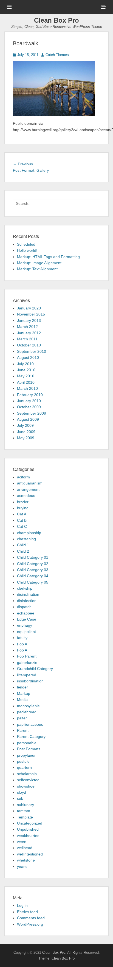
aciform (23, 477)
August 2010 (28, 357)
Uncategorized (29, 823)
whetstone (26, 860)
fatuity (22, 637)
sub (20, 798)
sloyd (21, 792)
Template (25, 817)
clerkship (24, 588)
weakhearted (28, 835)
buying (23, 508)
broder (23, 502)
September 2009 (31, 413)
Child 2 (23, 551)
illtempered (26, 675)
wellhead (24, 848)
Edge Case (26, 619)
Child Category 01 (32, 557)
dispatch (24, 607)
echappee (25, 613)
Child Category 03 (32, 570)
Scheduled (26, 244)
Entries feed (27, 912)
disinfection (26, 600)
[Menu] (9, 7)
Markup (23, 693)
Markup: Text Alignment (37, 269)
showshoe (26, 786)
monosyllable (28, 706)
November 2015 (31, 314)
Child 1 (23, 545)
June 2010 (26, 370)
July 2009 (25, 425)
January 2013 (29, 320)
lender (22, 687)
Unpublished (28, 829)
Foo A (22, 644)
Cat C (22, 526)
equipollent (26, 631)
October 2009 (29, 407)
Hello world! (27, 250)
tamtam (23, 811)
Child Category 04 (32, 576)
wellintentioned (30, 854)
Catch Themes (57, 55)
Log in (22, 905)
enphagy (24, 625)
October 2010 (29, 345)
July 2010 (25, 364)
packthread (26, 712)
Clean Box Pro (56, 20)
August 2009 (28, 419)
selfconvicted (28, 780)
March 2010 (27, 388)
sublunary (25, 804)
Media (22, 699)
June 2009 (26, 432)
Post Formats (28, 749)
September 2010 (31, 351)
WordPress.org (30, 924)
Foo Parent (26, 656)
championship (29, 533)
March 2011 (27, 339)
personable (26, 743)
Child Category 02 (32, 563)
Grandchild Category (35, 668)
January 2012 (29, 333)
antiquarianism (30, 483)
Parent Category (31, 736)
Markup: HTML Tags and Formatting (48, 257)
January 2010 (29, 401)
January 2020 (29, 308)
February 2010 (30, 395)
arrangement (28, 489)
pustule (23, 761)
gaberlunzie (27, 662)
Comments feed (31, 918)
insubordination (30, 681)
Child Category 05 (32, 582)
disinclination (28, 594)
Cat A (21, 514)
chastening (26, 539)
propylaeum (27, 755)
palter (22, 718)
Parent (23, 730)
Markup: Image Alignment (39, 263)
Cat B (22, 520)
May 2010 (25, 376)
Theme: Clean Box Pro (56, 958)
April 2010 (26, 382)
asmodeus (26, 495)
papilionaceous (30, 724)
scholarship (27, 774)
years (22, 866)
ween (21, 841)
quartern (24, 767)
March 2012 (27, 326)
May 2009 (25, 438)
